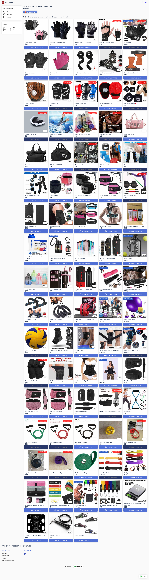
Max (14, 27)
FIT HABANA (10, 2)
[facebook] (25, 554)
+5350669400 (5, 555)
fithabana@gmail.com (8, 560)
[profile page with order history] (143, 2)
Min (4, 27)
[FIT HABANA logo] (3, 2)
